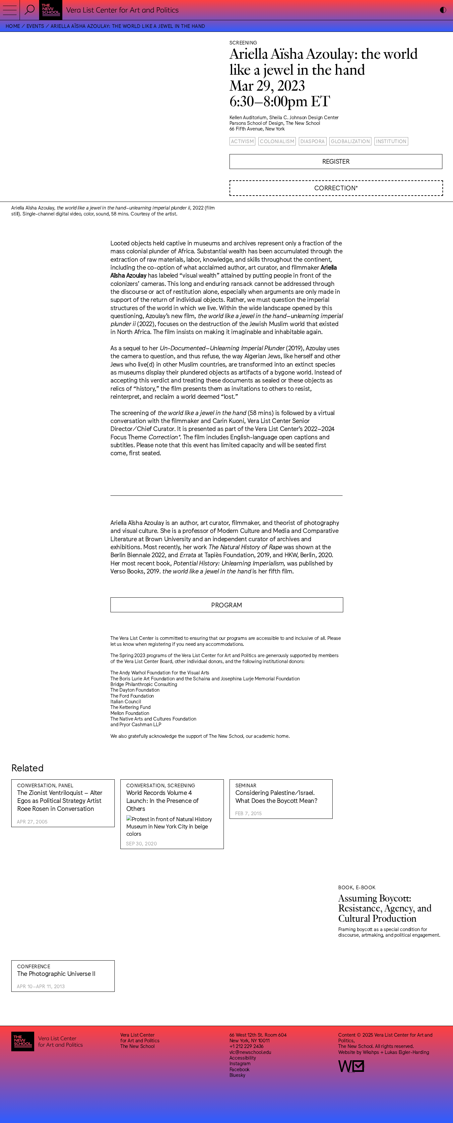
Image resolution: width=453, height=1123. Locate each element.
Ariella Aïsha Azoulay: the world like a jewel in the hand (128, 26)
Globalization (350, 141)
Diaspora (312, 141)
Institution (391, 141)
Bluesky (237, 1075)
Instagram (240, 1063)
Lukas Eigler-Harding (407, 1052)
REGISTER (335, 161)
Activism (242, 141)
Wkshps (371, 1052)
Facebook (239, 1069)
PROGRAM (226, 604)
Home (13, 26)
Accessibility (242, 1057)
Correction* (336, 187)
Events (35, 26)
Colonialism (277, 141)
